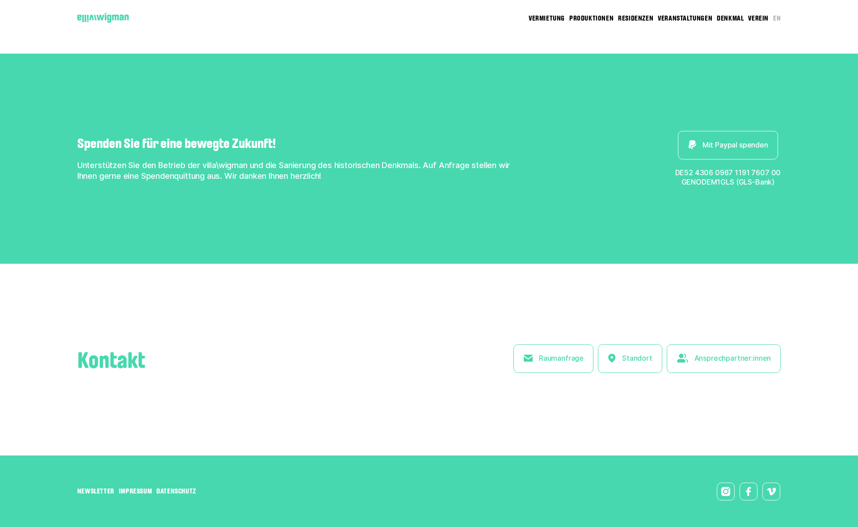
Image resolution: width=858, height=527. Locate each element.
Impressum (135, 491)
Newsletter (95, 491)
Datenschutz (176, 491)
